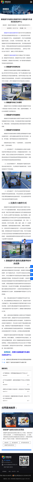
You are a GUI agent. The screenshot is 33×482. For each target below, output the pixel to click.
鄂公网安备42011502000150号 (22, 475)
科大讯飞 (14, 471)
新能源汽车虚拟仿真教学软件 (11, 32)
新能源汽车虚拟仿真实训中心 (24, 25)
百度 (18, 471)
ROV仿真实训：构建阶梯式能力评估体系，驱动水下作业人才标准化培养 (16, 397)
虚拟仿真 (5, 25)
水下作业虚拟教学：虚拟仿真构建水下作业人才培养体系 (16, 381)
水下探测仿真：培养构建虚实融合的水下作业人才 (15, 373)
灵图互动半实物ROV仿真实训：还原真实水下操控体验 (16, 389)
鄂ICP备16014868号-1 (6, 475)
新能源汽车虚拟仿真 (12, 25)
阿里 (10, 471)
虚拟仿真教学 (13, 55)
